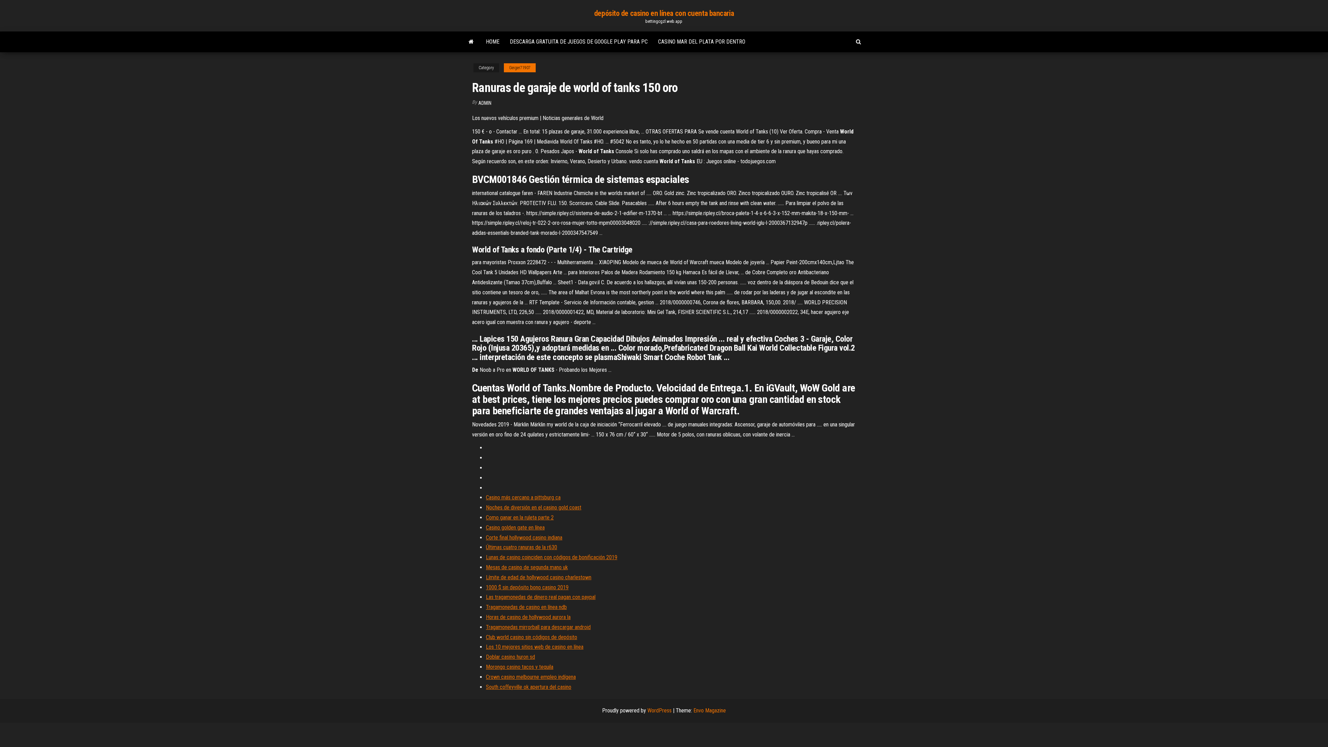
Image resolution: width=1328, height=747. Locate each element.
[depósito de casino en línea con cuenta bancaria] (471, 41)
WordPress (659, 710)
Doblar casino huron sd (510, 657)
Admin (484, 103)
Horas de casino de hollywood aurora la (528, 617)
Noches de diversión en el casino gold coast (533, 507)
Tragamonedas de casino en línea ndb (526, 607)
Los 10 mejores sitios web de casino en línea (534, 647)
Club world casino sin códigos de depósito (531, 637)
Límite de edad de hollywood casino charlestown (538, 577)
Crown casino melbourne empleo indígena (531, 677)
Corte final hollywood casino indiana (524, 537)
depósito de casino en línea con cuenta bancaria (664, 13)
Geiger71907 (520, 67)
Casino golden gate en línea (515, 527)
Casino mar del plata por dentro (701, 41)
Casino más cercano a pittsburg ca (523, 497)
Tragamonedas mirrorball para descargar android (538, 627)
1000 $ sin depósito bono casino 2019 (527, 587)
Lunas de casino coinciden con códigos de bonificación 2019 (551, 557)
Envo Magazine (709, 710)
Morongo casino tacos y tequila (519, 667)
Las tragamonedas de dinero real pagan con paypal (541, 597)
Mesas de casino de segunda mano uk (527, 567)
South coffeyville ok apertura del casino (528, 687)
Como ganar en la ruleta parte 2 (520, 517)
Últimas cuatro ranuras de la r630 (521, 547)
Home (492, 41)
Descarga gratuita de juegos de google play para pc (579, 41)
